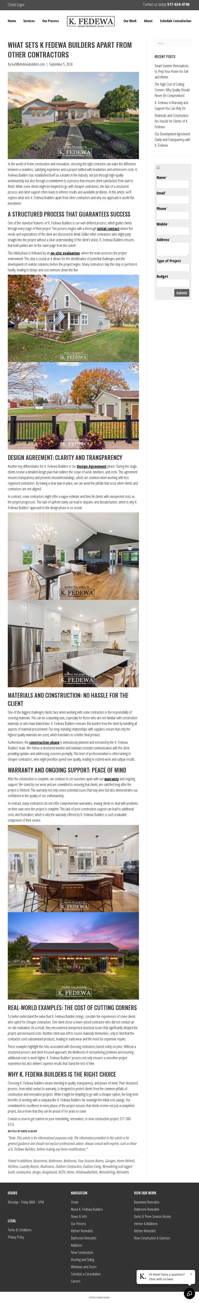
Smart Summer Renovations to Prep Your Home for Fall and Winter (172, 71)
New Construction (82, 1252)
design (36, 1172)
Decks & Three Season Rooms (152, 1216)
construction (23, 1172)
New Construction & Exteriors (152, 1238)
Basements (40, 1160)
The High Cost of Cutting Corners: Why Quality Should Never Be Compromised (172, 90)
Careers (75, 1281)
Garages (110, 1160)
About (148, 20)
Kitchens (13, 1166)
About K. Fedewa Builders (87, 1209)
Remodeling (109, 1166)
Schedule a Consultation (85, 1274)
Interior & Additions (146, 1223)
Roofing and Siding (82, 1259)
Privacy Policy (16, 1237)
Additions (26, 1160)
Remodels (122, 1172)
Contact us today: (166, 4)
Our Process (50, 20)
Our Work (130, 20)
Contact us (14, 1118)
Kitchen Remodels (82, 1230)
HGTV (61, 1172)
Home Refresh (125, 1160)
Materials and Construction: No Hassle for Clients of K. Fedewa (172, 121)
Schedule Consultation (175, 20)
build (11, 1172)
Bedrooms (69, 1160)
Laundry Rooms (28, 1166)
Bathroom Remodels (83, 1238)
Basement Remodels (146, 1202)
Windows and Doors (84, 1266)
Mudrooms (47, 1166)
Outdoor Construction (68, 1166)
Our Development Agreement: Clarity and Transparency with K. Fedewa (172, 139)
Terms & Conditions (19, 1229)
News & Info (79, 1216)
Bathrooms (55, 1160)
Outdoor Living (92, 1166)
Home (12, 20)
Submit (181, 292)
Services (29, 20)
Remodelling (107, 1172)
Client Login (16, 4)
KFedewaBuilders (86, 1172)
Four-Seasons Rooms (90, 1160)
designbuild (49, 1172)
